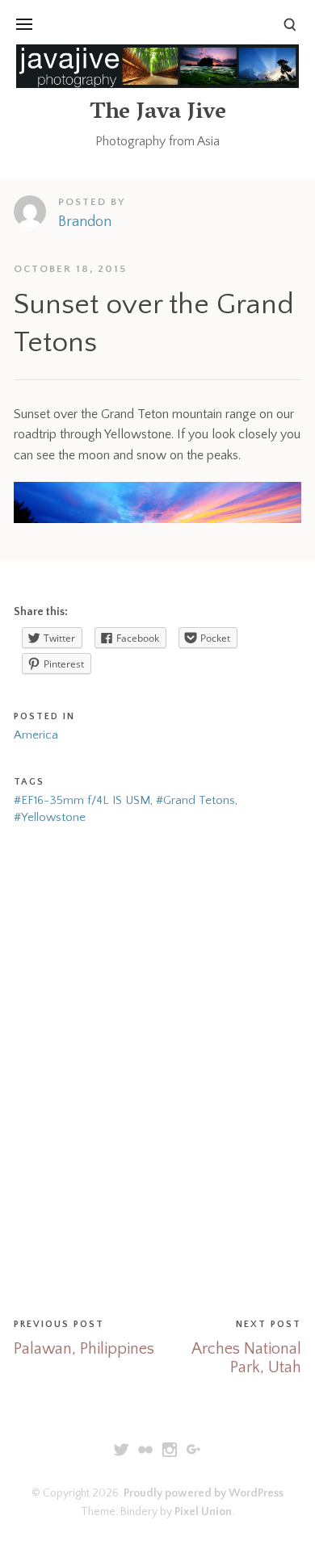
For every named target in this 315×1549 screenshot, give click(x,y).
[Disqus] (157, 1068)
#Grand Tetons (195, 800)
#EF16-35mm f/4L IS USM (82, 800)
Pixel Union (203, 1511)
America (36, 735)
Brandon (84, 222)
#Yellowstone (50, 817)
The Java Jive (158, 113)
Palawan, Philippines (84, 1349)
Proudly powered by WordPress (204, 1493)
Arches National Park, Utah (246, 1358)
